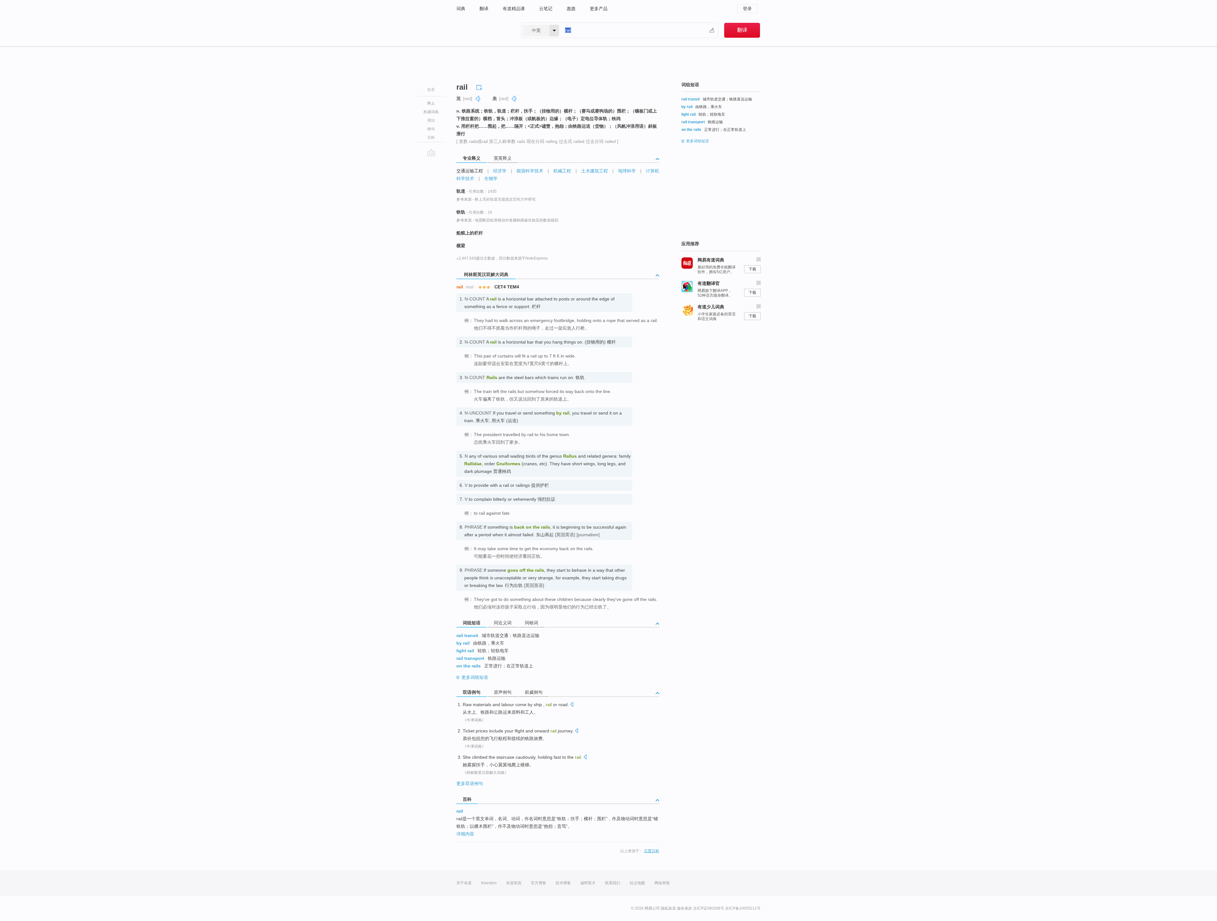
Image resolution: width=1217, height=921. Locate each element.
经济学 (499, 170)
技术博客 (563, 883)
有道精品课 (514, 8)
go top (431, 152)
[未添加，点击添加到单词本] (480, 86)
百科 (431, 137)
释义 (431, 103)
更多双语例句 (469, 783)
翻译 (484, 8)
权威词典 (431, 112)
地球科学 (627, 170)
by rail (463, 643)
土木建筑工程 (594, 170)
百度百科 (651, 851)
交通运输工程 (469, 170)
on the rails (468, 665)
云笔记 (545, 8)
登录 (747, 8)
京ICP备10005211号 (743, 908)
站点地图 (637, 883)
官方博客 (538, 883)
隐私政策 (668, 908)
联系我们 (612, 883)
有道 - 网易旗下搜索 (482, 30)
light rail (465, 650)
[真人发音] (478, 99)
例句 (431, 129)
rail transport (470, 658)
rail (459, 811)
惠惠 (571, 8)
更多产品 (599, 8)
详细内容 (465, 833)
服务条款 (684, 908)
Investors (489, 883)
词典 (460, 8)
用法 (431, 120)
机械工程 (562, 170)
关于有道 (464, 883)
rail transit (467, 635)
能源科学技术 (530, 170)
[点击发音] (571, 705)
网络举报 (662, 883)
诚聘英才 (588, 883)
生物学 (491, 178)
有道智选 (513, 883)
